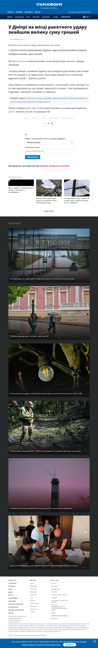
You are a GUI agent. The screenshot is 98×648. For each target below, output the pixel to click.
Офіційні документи (16, 610)
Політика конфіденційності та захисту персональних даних (59, 607)
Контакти (54, 586)
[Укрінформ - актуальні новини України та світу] (49, 4)
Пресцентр (29, 12)
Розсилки (54, 618)
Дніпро (26, 118)
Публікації (12, 583)
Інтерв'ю (11, 586)
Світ (28, 17)
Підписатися (32, 157)
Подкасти (12, 580)
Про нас (54, 583)
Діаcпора (33, 609)
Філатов (35, 118)
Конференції (13, 607)
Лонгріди (12, 601)
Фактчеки (33, 595)
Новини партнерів (15, 604)
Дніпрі (11, 112)
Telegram (44, 166)
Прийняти (69, 645)
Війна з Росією (54, 118)
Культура (46, 17)
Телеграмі (23, 61)
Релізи (11, 613)
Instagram (53, 166)
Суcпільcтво (34, 603)
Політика (33, 589)
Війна (9, 17)
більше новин (49, 211)
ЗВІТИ (53, 613)
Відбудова (33, 586)
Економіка (19, 17)
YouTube (65, 166)
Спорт (55, 17)
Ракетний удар (68, 118)
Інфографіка (13, 598)
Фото (10, 589)
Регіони (36, 17)
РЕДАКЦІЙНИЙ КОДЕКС (59, 616)
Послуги (10, 12)
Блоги (10, 595)
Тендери (54, 598)
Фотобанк (19, 12)
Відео (10, 592)
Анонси (37, 12)
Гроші (44, 118)
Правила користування (59, 595)
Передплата (55, 589)
